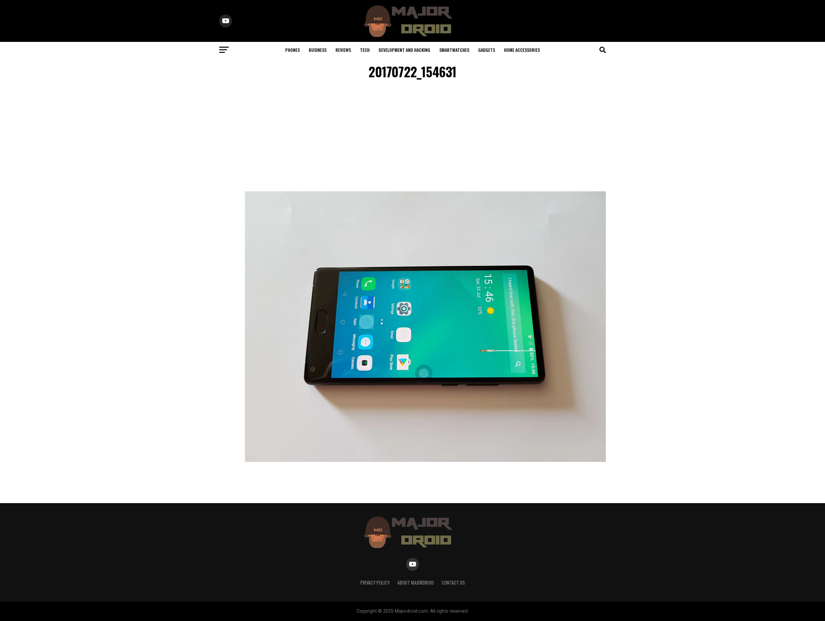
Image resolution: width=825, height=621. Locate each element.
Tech (365, 49)
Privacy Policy (375, 582)
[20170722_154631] (425, 460)
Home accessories (522, 49)
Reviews (343, 49)
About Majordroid (415, 582)
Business (317, 49)
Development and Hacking (404, 49)
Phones (292, 49)
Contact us (453, 582)
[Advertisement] (412, 136)
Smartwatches (454, 49)
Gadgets (486, 49)
